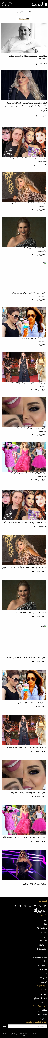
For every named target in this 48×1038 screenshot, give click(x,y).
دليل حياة (43, 932)
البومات (44, 982)
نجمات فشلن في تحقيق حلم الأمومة (33, 247)
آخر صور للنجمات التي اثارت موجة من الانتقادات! (28, 382)
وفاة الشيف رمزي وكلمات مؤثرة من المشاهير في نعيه (28, 56)
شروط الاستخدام (40, 998)
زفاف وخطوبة (42, 949)
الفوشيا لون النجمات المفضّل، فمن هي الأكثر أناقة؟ (28, 472)
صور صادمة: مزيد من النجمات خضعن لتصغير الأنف (27, 157)
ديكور (45, 973)
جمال (45, 924)
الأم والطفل (43, 945)
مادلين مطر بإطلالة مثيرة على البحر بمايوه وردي (29, 292)
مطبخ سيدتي (42, 1014)
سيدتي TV (43, 1018)
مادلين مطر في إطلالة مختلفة (34, 884)
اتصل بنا (43, 994)
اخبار (45, 961)
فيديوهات (43, 977)
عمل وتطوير (42, 969)
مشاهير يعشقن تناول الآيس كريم (34, 337)
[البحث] (9, 4)
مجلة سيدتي (42, 1010)
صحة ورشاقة (42, 928)
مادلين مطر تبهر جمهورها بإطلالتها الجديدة (31, 427)
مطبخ (45, 936)
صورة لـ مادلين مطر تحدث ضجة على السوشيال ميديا (27, 202)
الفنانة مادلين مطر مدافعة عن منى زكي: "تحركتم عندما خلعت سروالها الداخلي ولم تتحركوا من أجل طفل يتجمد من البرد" (26, 105)
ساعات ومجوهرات (40, 957)
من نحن (44, 989)
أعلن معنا (43, 1002)
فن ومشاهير (42, 940)
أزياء (45, 920)
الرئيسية (28, 12)
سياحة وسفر (42, 965)
